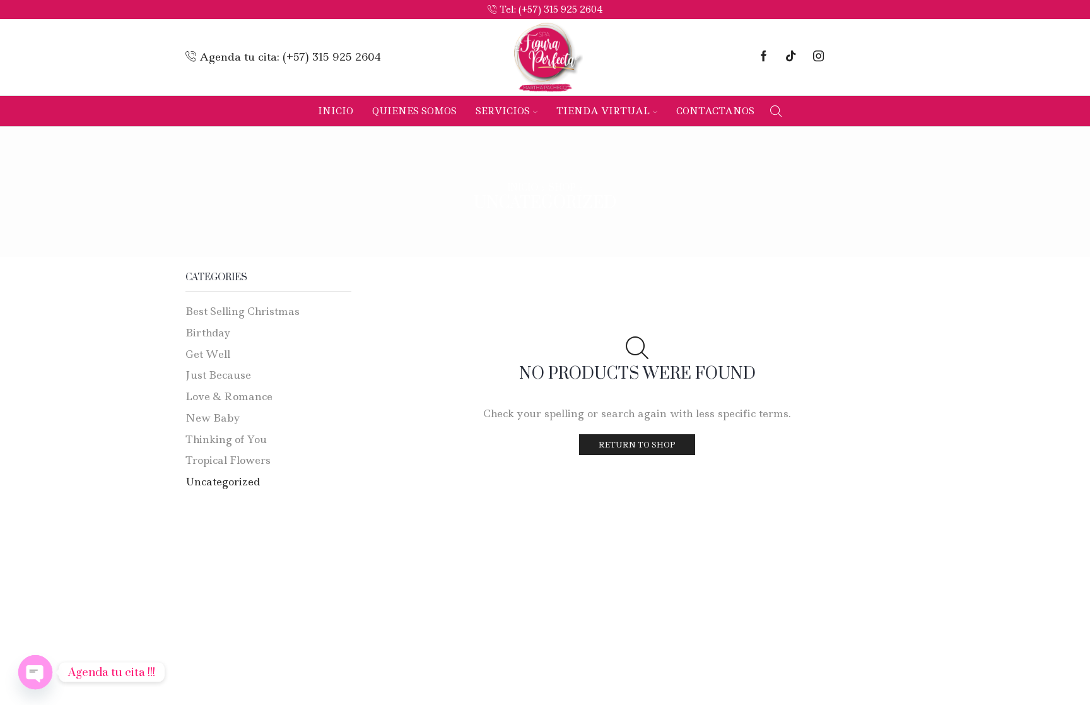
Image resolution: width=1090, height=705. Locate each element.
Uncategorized (222, 482)
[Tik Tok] (790, 57)
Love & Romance (228, 396)
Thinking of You (226, 439)
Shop (562, 188)
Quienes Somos (414, 111)
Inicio (335, 111)
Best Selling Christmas (242, 311)
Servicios (503, 111)
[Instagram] (818, 57)
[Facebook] (763, 57)
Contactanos (715, 111)
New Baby (212, 418)
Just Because (218, 375)
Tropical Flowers (228, 460)
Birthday (208, 333)
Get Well (207, 354)
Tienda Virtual (603, 111)
